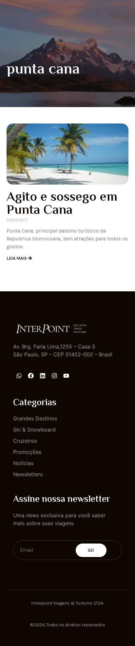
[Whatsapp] (19, 376)
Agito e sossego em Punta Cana (62, 204)
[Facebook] (31, 376)
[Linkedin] (42, 376)
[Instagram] (54, 376)
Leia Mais (17, 258)
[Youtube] (66, 376)
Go (91, 550)
